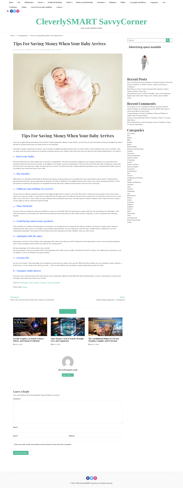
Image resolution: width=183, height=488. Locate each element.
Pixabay (24, 287)
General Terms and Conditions (41, 7)
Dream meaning (132, 164)
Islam (129, 187)
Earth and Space (132, 167)
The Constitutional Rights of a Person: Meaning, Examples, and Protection (103, 340)
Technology (13, 7)
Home (11, 2)
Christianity (131, 160)
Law (163, 2)
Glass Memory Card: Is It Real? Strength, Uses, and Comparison (67, 340)
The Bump (43, 282)
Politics (122, 2)
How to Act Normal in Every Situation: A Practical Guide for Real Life (149, 82)
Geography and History (138, 2)
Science (40, 2)
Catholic (130, 151)
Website (72, 436)
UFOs (129, 215)
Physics (129, 198)
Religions (112, 2)
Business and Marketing (84, 2)
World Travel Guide (133, 220)
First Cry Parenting (54, 282)
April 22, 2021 (32, 49)
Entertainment (132, 171)
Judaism (130, 189)
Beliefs (68, 2)
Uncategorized (42, 49)
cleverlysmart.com (19, 49)
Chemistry (130, 153)
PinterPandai (23, 282)
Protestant (130, 202)
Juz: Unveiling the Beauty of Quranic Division (153, 107)
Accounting (131, 133)
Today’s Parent (34, 282)
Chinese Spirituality (133, 155)
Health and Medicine (55, 2)
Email (15, 436)
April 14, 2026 (56, 344)
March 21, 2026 (94, 344)
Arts (18, 2)
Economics (101, 2)
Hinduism (130, 184)
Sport (129, 211)
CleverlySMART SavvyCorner (91, 21)
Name (15, 427)
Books (129, 144)
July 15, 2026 (18, 344)
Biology (129, 142)
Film (128, 173)
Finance (130, 175)
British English (132, 147)
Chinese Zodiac (132, 158)
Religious (130, 207)
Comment (17, 399)
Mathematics (29, 2)
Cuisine (24, 7)
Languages (154, 2)
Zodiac (129, 222)
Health (129, 180)
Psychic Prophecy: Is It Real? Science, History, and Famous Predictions (28, 340)
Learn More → (68, 375)
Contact (59, 7)
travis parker (131, 107)
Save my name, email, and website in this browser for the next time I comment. (43, 444)
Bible (128, 140)
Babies (53, 49)
